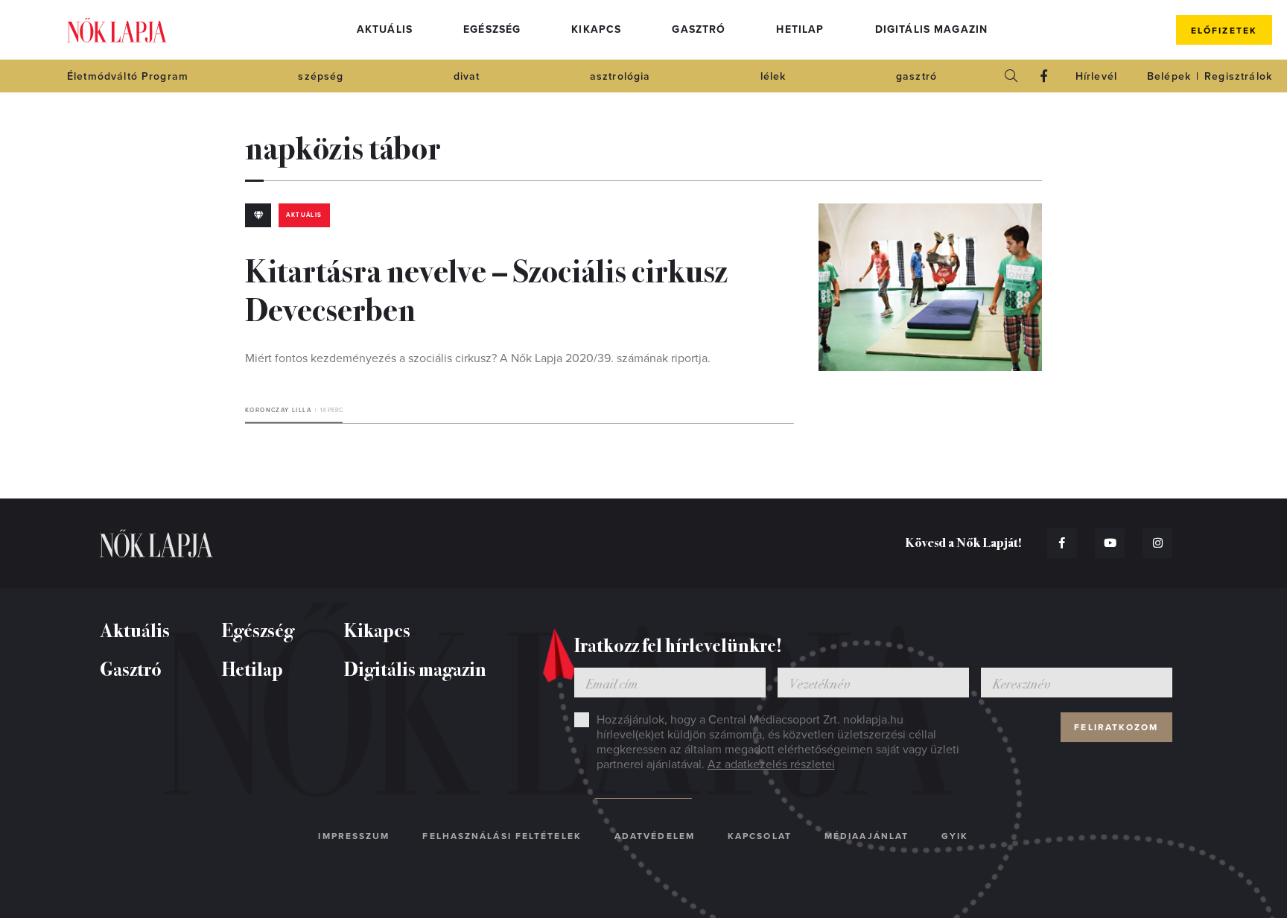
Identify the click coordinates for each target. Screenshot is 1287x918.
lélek (773, 76)
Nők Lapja (117, 30)
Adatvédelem (654, 836)
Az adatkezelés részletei (771, 764)
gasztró (916, 76)
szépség (320, 76)
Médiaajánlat (866, 836)
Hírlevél (1096, 76)
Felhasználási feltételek (501, 836)
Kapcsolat (760, 836)
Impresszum (354, 836)
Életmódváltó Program (127, 76)
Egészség (492, 29)
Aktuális (385, 29)
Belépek (1169, 76)
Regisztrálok (1238, 76)
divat (467, 76)
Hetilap (800, 29)
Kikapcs (596, 29)
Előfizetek (1224, 30)
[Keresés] (1011, 76)
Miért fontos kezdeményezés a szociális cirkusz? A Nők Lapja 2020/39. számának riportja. (478, 358)
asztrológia (620, 76)
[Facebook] (1044, 76)
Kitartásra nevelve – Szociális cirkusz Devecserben (486, 288)
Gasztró (698, 29)
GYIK (954, 836)
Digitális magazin (931, 29)
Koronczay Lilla (278, 410)
